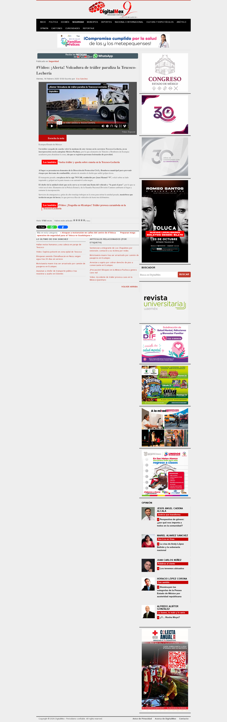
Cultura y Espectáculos (160, 22)
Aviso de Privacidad (142, 718)
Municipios (92, 22)
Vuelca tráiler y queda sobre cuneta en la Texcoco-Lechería (89, 162)
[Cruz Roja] (165, 669)
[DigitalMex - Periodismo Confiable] (113, 10)
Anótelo (181, 22)
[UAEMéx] (165, 302)
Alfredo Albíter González (167, 608)
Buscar (184, 274)
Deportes (106, 22)
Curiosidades (72, 28)
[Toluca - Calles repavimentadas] (165, 426)
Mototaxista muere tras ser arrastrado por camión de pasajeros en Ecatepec (60, 265)
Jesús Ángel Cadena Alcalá (170, 510)
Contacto (183, 718)
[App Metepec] (113, 40)
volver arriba (129, 286)
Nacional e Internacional (129, 22)
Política (53, 22)
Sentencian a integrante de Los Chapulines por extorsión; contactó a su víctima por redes (111, 249)
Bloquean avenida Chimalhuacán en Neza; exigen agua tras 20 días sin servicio (58, 258)
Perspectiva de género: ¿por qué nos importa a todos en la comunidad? (170, 522)
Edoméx (65, 22)
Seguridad (78, 22)
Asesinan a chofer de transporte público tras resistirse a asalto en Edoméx (56, 272)
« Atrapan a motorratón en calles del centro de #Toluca (88, 232)
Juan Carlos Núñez (169, 560)
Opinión (44, 28)
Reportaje (88, 28)
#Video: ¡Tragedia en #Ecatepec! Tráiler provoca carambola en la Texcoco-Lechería (84, 206)
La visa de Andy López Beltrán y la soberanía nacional (170, 547)
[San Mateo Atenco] (165, 472)
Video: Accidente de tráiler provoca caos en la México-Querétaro (111, 278)
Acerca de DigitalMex (165, 718)
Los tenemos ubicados (171, 568)
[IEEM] (165, 114)
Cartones (56, 28)
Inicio (43, 22)
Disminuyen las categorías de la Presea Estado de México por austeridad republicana (169, 592)
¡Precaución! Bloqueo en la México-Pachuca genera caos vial (113, 271)
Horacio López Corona (172, 578)
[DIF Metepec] (165, 343)
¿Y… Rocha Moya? (169, 617)
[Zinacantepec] (165, 384)
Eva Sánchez (82, 78)
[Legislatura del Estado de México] (165, 72)
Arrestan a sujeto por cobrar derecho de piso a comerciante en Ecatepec (111, 264)
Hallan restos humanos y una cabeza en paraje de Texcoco (58, 246)
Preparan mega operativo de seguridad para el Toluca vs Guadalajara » (86, 234)
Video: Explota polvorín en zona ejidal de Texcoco (59, 251)
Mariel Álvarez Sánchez (172, 535)
